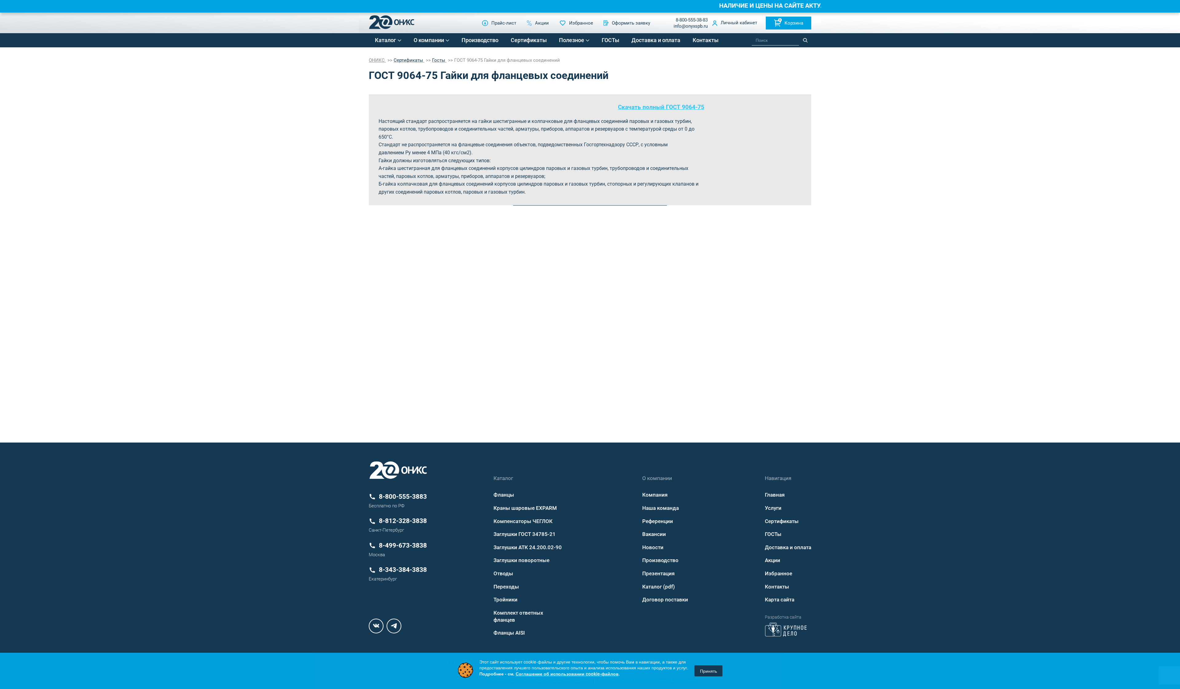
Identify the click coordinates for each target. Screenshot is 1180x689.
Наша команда (660, 508)
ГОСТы (610, 40)
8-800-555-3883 (403, 496)
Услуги (773, 508)
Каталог (385, 40)
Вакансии (654, 534)
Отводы (503, 573)
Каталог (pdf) (658, 587)
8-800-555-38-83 (692, 20)
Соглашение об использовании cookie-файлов (567, 674)
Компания (654, 495)
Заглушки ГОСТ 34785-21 (525, 534)
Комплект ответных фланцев (518, 616)
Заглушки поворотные (521, 560)
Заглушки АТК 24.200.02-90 (528, 547)
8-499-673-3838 (403, 545)
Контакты (705, 40)
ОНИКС (377, 60)
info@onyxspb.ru (691, 26)
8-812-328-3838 (403, 521)
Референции (657, 521)
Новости (652, 547)
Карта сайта (779, 599)
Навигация (778, 478)
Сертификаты (529, 40)
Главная (775, 495)
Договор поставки (665, 599)
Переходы (506, 587)
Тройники (505, 599)
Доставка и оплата (655, 40)
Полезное (571, 40)
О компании (429, 40)
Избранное (778, 573)
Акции (772, 560)
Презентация (658, 573)
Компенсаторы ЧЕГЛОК (523, 521)
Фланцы (504, 495)
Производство (480, 40)
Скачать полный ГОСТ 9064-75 (661, 107)
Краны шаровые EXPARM (525, 508)
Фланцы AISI (509, 633)
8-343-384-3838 (403, 569)
